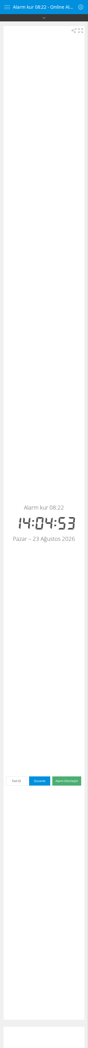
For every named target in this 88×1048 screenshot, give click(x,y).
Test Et (16, 781)
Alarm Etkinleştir (66, 781)
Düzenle (39, 781)
